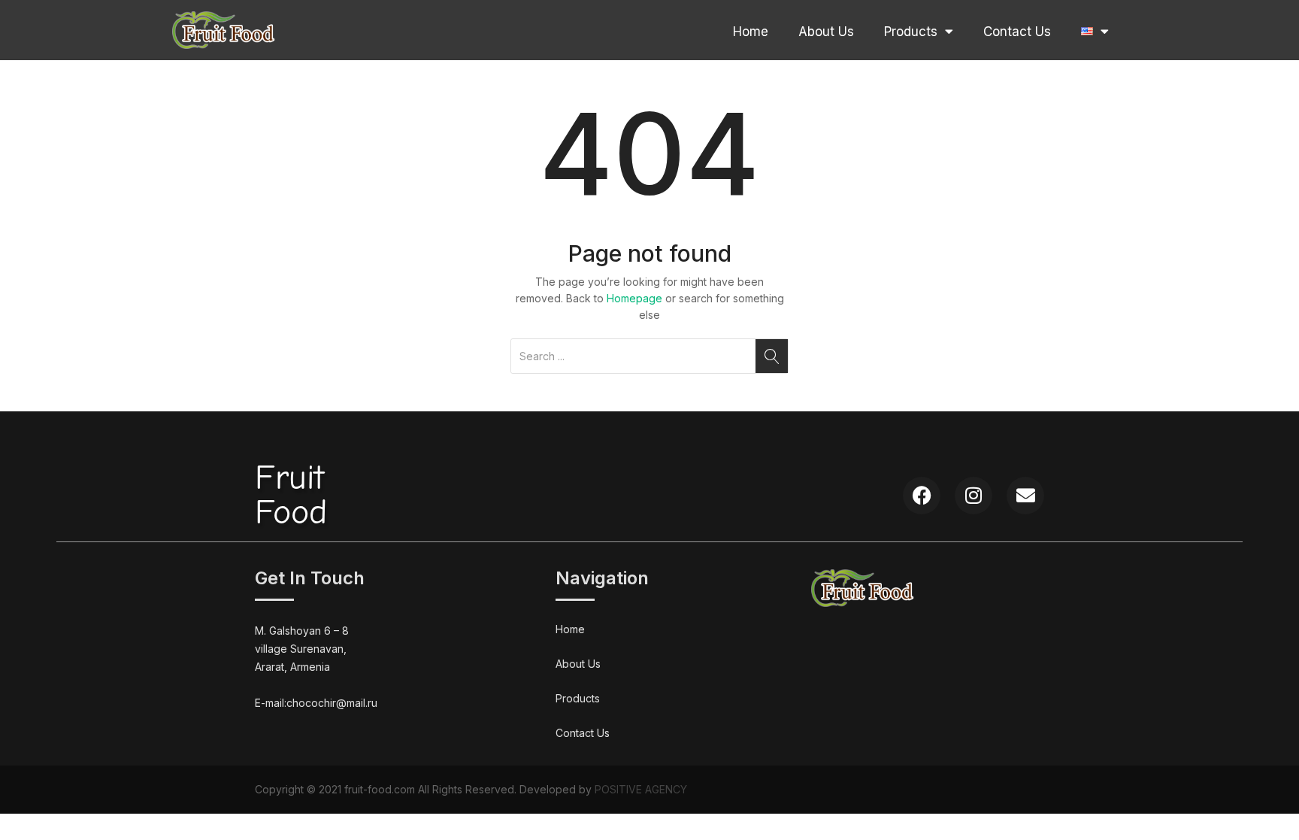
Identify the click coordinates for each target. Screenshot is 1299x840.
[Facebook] (921, 495)
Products (910, 31)
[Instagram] (973, 495)
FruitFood (291, 495)
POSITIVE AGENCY (641, 789)
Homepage (634, 298)
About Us (826, 31)
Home (750, 31)
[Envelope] (1025, 495)
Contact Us (1017, 31)
